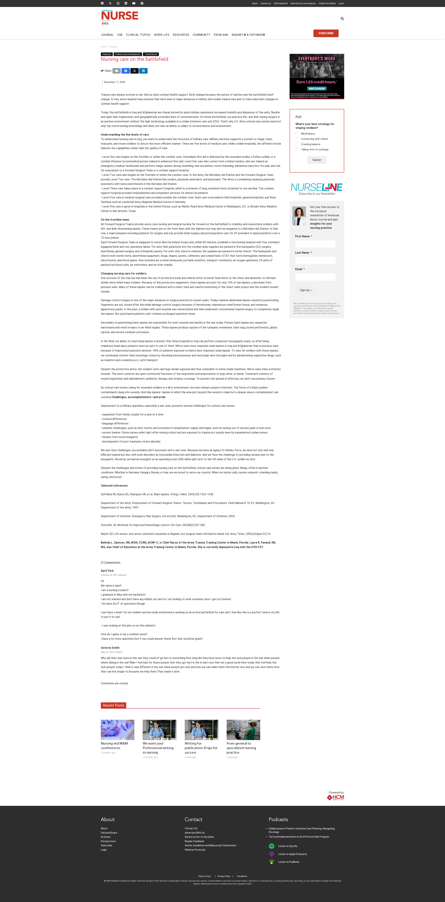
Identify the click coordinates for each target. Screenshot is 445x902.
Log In (341, 3)
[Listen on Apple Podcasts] (273, 854)
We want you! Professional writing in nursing (158, 748)
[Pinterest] (142, 3)
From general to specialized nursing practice (241, 748)
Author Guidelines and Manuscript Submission (210, 845)
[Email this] (116, 71)
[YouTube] (133, 3)
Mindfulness (308, 133)
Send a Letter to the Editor (199, 837)
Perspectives (108, 841)
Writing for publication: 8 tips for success (201, 748)
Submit (317, 160)
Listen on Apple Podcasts (292, 854)
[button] (342, 18)
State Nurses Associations (303, 3)
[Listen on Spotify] (273, 846)
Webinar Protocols (195, 849)
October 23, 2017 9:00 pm (113, 575)
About (255, 3)
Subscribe (106, 845)
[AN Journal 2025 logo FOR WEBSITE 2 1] (120, 18)
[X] (110, 3)
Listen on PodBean (288, 862)
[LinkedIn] (126, 3)
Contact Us (265, 3)
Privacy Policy (223, 876)
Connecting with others (314, 138)
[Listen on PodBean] (273, 862)
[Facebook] (102, 3)
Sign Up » (306, 290)
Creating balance (310, 144)
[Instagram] (118, 3)
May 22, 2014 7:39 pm (111, 652)
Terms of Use (204, 876)
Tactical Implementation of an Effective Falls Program (299, 836)
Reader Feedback (194, 841)
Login (104, 849)
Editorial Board (109, 832)
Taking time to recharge (315, 149)
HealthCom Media (327, 3)
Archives (106, 837)
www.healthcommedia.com (327, 803)
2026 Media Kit (281, 3)
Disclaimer (242, 876)
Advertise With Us (195, 832)
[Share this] (126, 71)
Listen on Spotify (287, 846)
